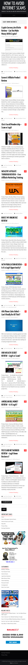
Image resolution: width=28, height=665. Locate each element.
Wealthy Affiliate (19, 213)
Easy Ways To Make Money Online (8, 623)
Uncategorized (4, 585)
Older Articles (7, 502)
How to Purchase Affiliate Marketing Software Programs (13, 619)
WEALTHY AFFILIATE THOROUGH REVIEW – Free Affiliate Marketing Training (12, 174)
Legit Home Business (7, 71)
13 (25, 401)
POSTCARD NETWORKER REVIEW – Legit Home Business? (10, 453)
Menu (14, 15)
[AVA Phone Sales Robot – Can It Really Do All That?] (14, 325)
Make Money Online (5, 578)
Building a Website (5, 569)
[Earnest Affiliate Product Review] (14, 92)
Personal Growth (5, 582)
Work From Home (5, 587)
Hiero (11, 663)
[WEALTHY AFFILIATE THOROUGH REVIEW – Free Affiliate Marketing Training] (14, 189)
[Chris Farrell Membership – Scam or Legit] (14, 139)
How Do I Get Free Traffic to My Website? (10, 621)
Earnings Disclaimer (5, 528)
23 (25, 450)
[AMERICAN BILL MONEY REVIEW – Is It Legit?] (14, 416)
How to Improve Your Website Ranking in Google (11, 616)
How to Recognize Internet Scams (8, 519)
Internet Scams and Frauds (7, 521)
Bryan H (16, 36)
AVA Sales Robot (19, 348)
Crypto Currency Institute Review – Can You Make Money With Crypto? (11, 31)
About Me (3, 523)
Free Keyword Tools (5, 571)
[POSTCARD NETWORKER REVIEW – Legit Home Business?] (14, 468)
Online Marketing (5, 580)
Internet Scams (4, 573)
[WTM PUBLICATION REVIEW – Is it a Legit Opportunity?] (14, 279)
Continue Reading (14, 67)
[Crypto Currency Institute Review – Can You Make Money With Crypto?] (14, 45)
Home (2, 517)
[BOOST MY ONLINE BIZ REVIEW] (14, 231)
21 (25, 171)
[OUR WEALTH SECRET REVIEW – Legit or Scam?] (14, 367)
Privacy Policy (4, 525)
